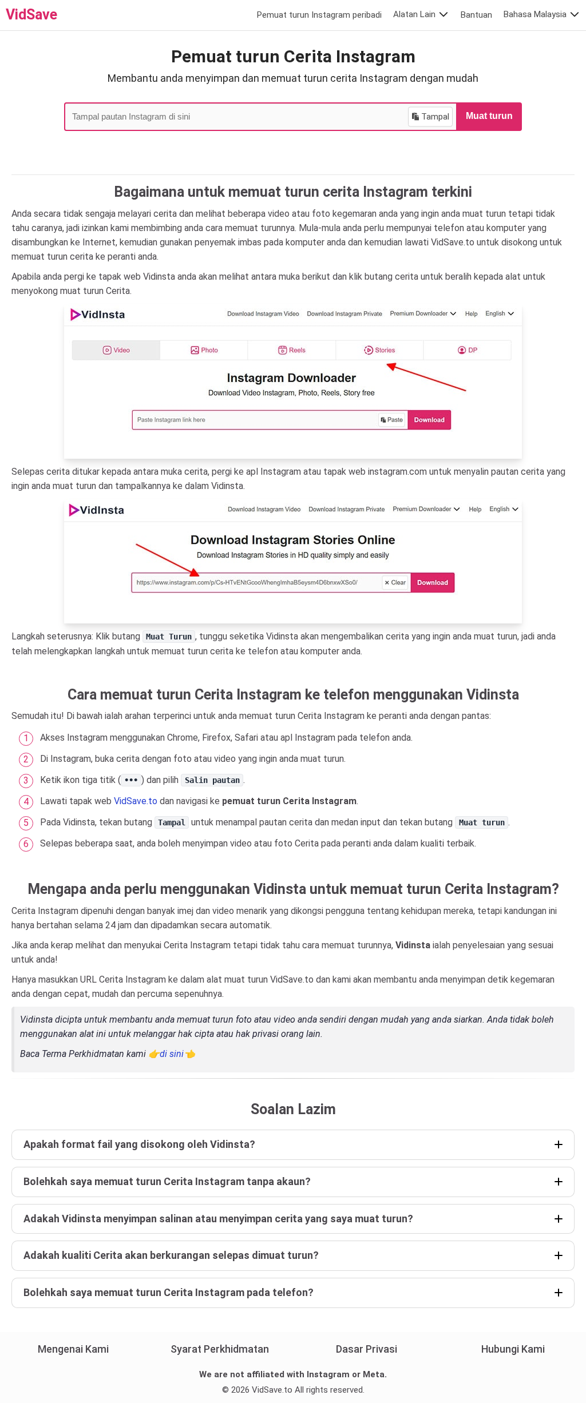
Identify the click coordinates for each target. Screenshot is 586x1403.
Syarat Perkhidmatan (220, 1349)
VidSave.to (135, 801)
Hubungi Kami (513, 1349)
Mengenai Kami (73, 1349)
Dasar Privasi (366, 1349)
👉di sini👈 (171, 1053)
